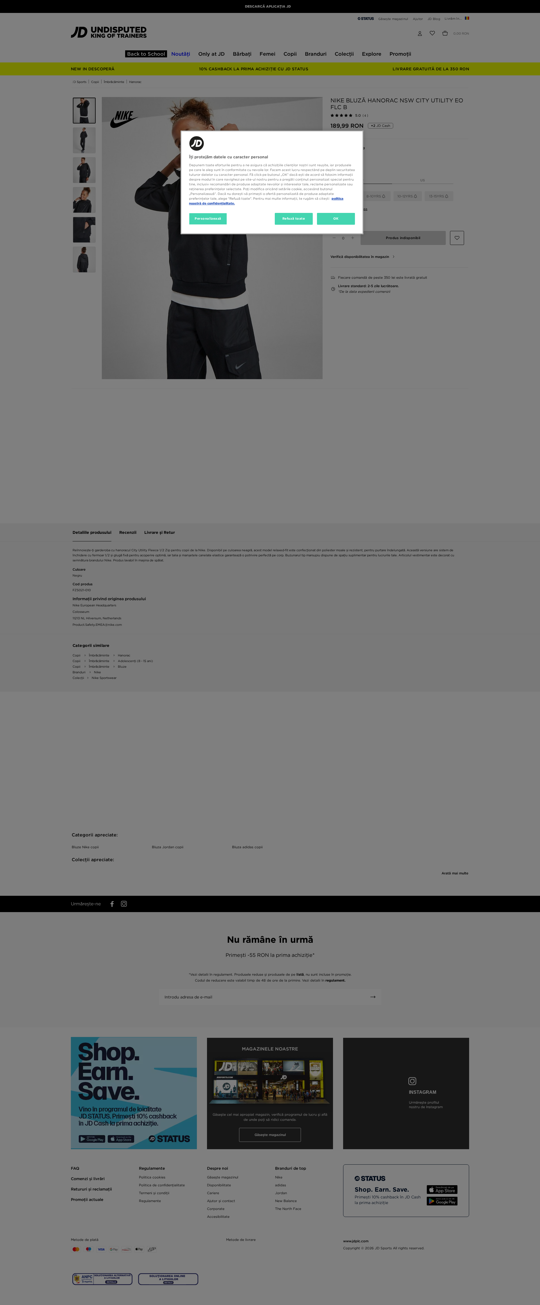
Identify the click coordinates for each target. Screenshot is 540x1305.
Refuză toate (293, 218)
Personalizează (208, 218)
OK (336, 218)
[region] (272, 182)
